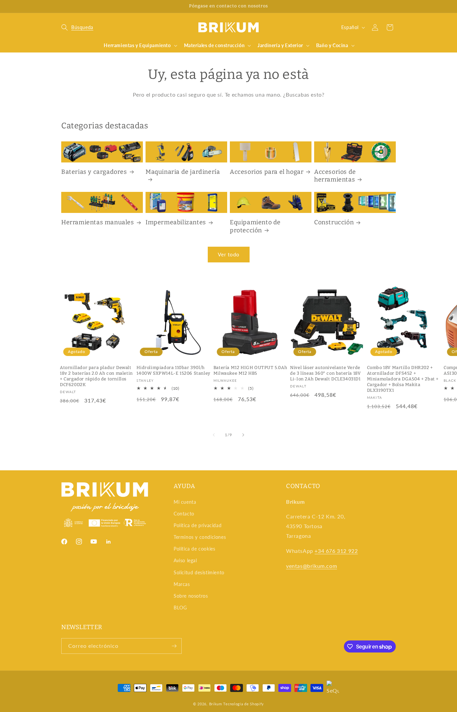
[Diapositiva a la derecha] (243, 435)
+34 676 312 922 (336, 551)
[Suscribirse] (174, 646)
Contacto (184, 513)
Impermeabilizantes (176, 222)
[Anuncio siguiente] (393, 6)
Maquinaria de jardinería (183, 171)
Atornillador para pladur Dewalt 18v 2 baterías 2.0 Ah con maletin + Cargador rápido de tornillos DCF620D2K (96, 376)
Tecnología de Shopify (243, 704)
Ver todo (229, 254)
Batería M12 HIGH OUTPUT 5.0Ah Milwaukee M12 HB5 (250, 370)
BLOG (180, 607)
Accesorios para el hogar (266, 171)
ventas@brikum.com (311, 566)
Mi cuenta (185, 502)
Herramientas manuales (97, 222)
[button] (77, 27)
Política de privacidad (197, 525)
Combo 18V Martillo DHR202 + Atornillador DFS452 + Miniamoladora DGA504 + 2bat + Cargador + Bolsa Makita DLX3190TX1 (403, 379)
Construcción (334, 222)
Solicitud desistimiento (199, 572)
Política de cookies (194, 549)
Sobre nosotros (191, 596)
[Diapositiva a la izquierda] (213, 435)
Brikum (215, 704)
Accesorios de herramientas (335, 175)
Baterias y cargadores (94, 171)
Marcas (182, 584)
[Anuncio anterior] (63, 6)
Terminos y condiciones (200, 537)
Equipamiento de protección (255, 226)
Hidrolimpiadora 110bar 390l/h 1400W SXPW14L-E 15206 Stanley (173, 370)
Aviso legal (185, 560)
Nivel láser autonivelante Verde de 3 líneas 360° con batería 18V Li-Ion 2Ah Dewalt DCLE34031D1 (325, 373)
